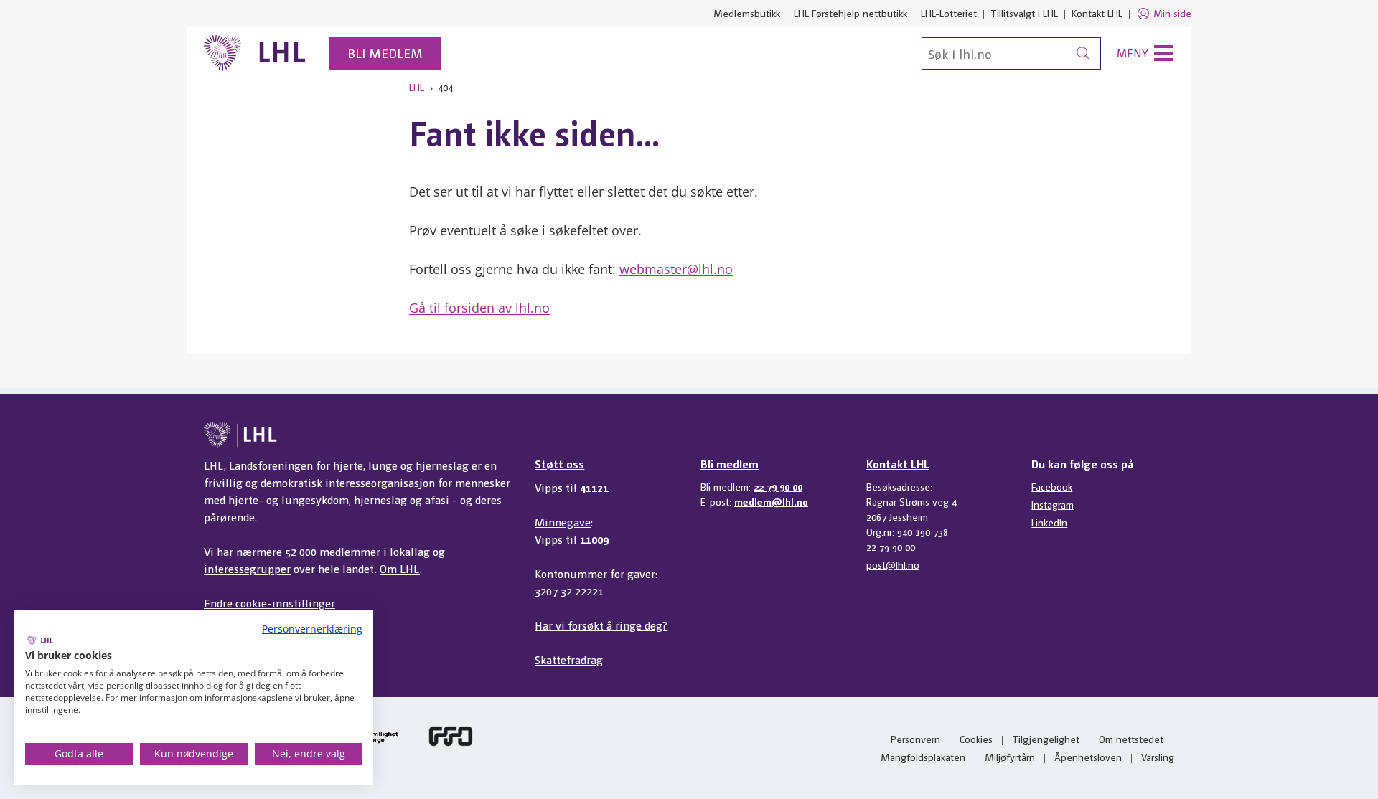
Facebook (1051, 486)
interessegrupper (247, 568)
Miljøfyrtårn (1010, 756)
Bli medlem (385, 52)
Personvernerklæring (312, 628)
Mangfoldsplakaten (923, 756)
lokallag (410, 551)
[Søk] (1083, 53)
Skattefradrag (569, 659)
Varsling (1157, 756)
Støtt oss (559, 464)
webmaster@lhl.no (676, 269)
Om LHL (400, 568)
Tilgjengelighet (1045, 738)
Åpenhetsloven (1088, 756)
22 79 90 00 (778, 486)
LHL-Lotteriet (949, 12)
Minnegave (563, 521)
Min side (1172, 12)
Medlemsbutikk (746, 12)
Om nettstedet (1131, 738)
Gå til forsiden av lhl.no (479, 307)
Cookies (976, 738)
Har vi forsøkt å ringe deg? (601, 625)
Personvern (915, 738)
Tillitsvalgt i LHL (1024, 12)
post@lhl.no (892, 564)
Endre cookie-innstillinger (269, 602)
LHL (416, 86)
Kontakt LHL (1097, 12)
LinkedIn (1049, 522)
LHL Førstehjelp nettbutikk (850, 12)
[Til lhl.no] (255, 53)
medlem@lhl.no (771, 501)
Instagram (1052, 504)
